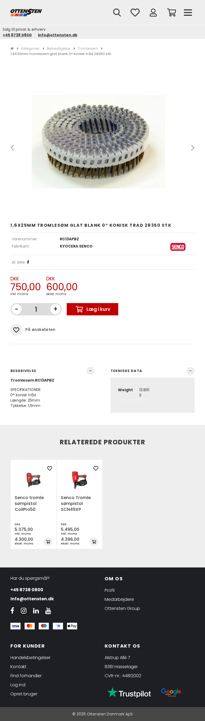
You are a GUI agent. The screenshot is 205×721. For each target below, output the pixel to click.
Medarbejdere (119, 599)
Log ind (17, 685)
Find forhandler (26, 676)
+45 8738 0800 (17, 35)
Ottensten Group (122, 608)
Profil (110, 590)
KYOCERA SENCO (76, 246)
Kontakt (18, 667)
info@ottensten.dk (57, 35)
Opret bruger (23, 694)
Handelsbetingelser (30, 658)
